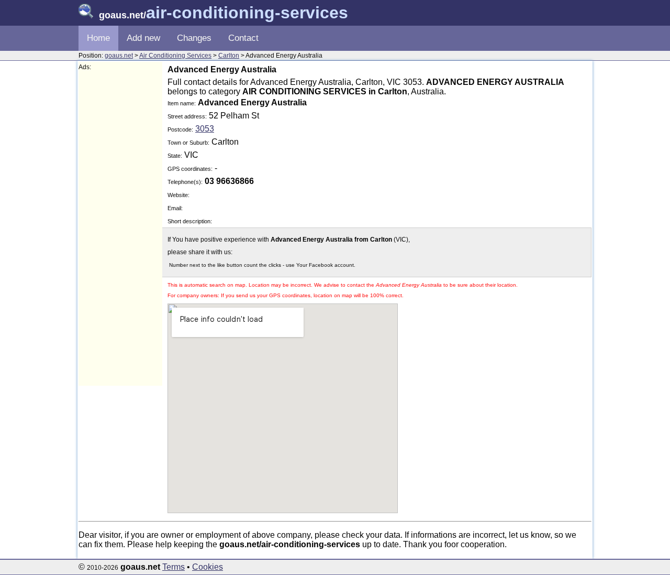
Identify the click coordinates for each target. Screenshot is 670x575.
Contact (243, 38)
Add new (143, 38)
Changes (194, 38)
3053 (204, 128)
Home (98, 38)
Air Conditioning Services (175, 55)
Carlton (228, 55)
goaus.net (119, 55)
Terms (173, 566)
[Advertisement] (120, 228)
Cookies (207, 566)
